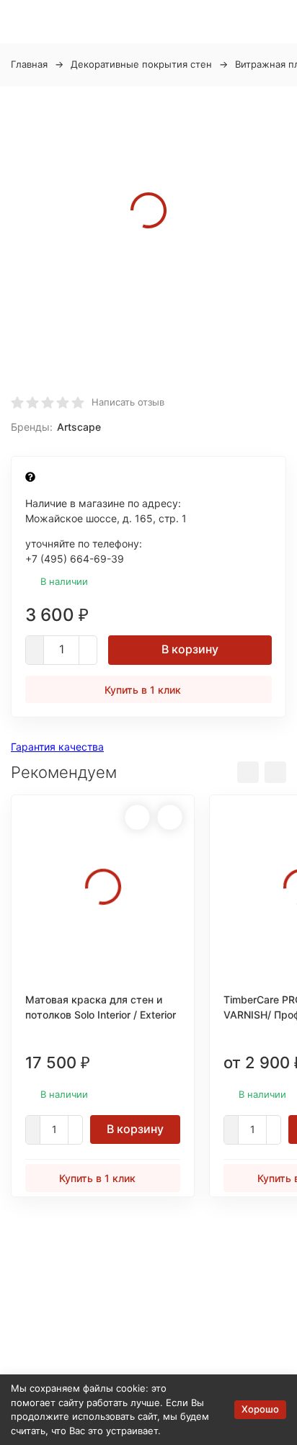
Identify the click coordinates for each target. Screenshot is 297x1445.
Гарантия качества (57, 747)
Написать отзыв (128, 402)
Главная (29, 64)
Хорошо (260, 1409)
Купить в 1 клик (143, 690)
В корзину (189, 649)
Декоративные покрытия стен (141, 64)
